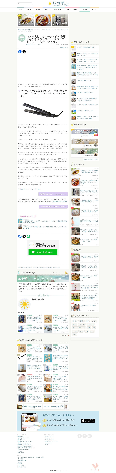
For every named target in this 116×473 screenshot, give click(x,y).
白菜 (88, 327)
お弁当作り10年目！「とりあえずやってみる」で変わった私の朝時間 (87, 117)
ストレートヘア (29, 267)
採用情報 (20, 462)
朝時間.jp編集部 (64, 47)
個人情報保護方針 (22, 460)
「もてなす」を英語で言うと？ (85, 110)
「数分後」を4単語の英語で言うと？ (86, 47)
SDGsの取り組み (22, 467)
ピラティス (91, 324)
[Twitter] (24, 53)
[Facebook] (20, 53)
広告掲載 (20, 463)
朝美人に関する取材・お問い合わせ (26, 447)
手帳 (86, 331)
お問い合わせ (21, 452)
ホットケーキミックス (79, 327)
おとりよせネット (49, 436)
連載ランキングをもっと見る (90, 159)
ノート (92, 331)
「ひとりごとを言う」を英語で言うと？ (87, 104)
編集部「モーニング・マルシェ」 (34, 44)
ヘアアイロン (35, 267)
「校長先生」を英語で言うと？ (85, 80)
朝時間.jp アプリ (22, 439)
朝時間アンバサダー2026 (24, 443)
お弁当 (87, 321)
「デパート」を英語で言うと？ (85, 92)
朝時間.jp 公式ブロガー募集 (24, 444)
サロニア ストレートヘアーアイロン (29, 189)
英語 (81, 321)
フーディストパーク (49, 439)
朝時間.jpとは (21, 436)
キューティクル (22, 267)
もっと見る (64, 335)
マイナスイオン (49, 267)
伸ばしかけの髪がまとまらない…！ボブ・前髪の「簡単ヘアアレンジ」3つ (87, 60)
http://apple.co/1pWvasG (60, 201)
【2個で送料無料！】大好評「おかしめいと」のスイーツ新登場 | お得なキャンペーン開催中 (87, 67)
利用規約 (20, 451)
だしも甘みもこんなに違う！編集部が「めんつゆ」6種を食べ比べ (87, 99)
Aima (46, 444)
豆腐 (94, 327)
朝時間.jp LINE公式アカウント (25, 441)
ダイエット (82, 324)
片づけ (74, 334)
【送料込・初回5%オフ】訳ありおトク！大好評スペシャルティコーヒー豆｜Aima (87, 74)
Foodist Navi (48, 443)
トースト (75, 331)
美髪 (58, 267)
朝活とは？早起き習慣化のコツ (25, 446)
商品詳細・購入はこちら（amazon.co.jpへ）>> (53, 194)
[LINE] (28, 237)
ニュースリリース (22, 465)
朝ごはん (75, 321)
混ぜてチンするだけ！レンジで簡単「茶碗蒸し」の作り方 (85, 54)
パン (81, 331)
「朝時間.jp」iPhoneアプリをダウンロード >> (53, 206)
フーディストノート (49, 438)
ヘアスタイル (41, 267)
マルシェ (54, 267)
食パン (74, 324)
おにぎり (94, 321)
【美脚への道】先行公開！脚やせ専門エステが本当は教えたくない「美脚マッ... (85, 87)
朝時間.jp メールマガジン (24, 438)
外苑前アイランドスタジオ (51, 441)
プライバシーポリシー (23, 449)
